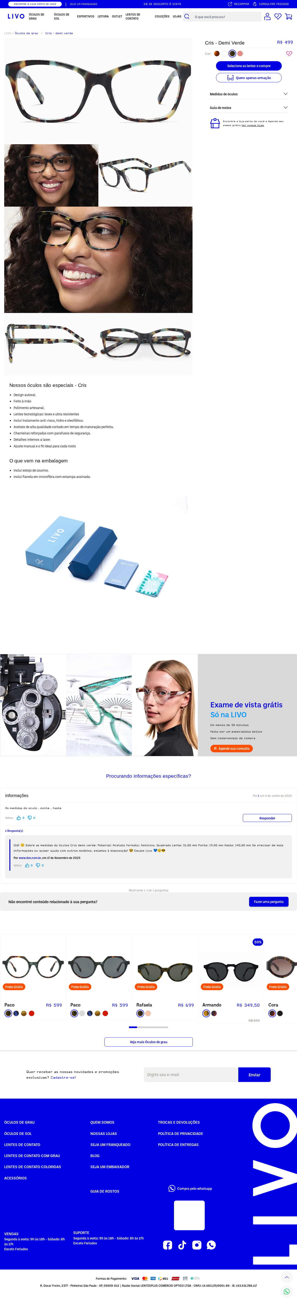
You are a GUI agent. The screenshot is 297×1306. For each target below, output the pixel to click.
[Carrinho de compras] (288, 16)
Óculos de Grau (19, 1122)
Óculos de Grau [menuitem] (36, 16)
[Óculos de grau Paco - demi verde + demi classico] (33, 967)
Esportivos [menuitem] (85, 16)
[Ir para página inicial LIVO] (16, 16)
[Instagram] (196, 1245)
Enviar (254, 1074)
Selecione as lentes (248, 66)
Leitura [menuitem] (103, 16)
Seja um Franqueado (110, 1144)
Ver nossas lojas (253, 125)
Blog (95, 1155)
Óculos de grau (26, 33)
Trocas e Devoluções (179, 1122)
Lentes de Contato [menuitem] (133, 16)
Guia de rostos (104, 1191)
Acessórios (15, 1178)
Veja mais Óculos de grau (148, 1042)
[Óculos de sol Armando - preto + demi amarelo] (231, 967)
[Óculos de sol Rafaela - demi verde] (165, 967)
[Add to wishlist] (289, 54)
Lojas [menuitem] (177, 16)
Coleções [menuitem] (162, 16)
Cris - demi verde (59, 33)
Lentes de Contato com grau (32, 1155)
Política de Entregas (178, 1144)
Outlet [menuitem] (117, 16)
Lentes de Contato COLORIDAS (32, 1166)
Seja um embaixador (109, 1166)
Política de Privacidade (180, 1133)
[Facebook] (167, 1245)
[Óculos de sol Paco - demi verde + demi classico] (99, 967)
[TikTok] (182, 1245)
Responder (267, 818)
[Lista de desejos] (278, 16)
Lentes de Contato (22, 1144)
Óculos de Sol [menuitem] (61, 16)
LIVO (7, 33)
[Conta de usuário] (267, 16)
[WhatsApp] (211, 1245)
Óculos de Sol (18, 1133)
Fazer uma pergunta (269, 902)
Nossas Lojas (103, 1133)
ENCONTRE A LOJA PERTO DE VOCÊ (35, 4)
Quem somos (102, 1122)
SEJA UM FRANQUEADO (83, 4)
